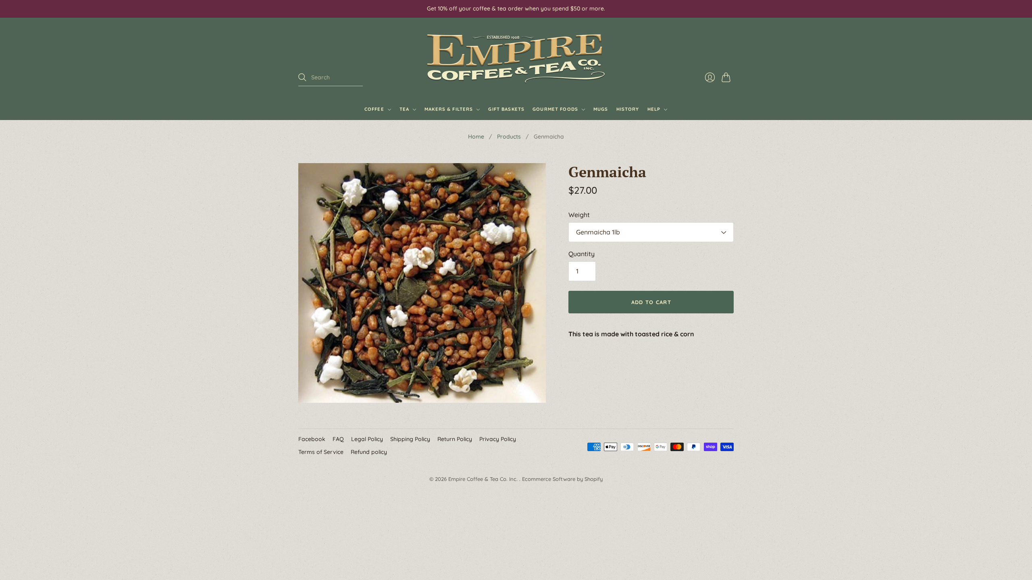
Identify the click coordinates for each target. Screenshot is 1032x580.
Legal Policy (367, 439)
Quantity (581, 254)
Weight (579, 215)
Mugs (600, 109)
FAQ (338, 439)
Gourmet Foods (555, 109)
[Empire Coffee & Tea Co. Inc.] (516, 58)
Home (476, 136)
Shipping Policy (410, 439)
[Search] (302, 77)
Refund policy (369, 452)
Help (654, 109)
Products (509, 136)
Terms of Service (320, 452)
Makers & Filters (448, 109)
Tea (404, 109)
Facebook (311, 439)
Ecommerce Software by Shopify (562, 479)
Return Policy (454, 439)
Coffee (374, 109)
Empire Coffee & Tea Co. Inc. (483, 479)
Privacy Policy (497, 439)
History (627, 109)
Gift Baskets (506, 109)
